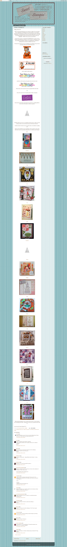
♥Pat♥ (43, 33)
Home (15, 25)
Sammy (27, 347)
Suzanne (27, 240)
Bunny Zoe (21, 429)
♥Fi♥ (43, 32)
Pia (27, 202)
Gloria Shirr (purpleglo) (20, 467)
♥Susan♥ (43, 38)
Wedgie (27, 277)
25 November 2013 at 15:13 (20, 520)
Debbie (27, 313)
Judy (27, 328)
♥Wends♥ (43, 40)
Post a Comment (18, 534)
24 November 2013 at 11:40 (20, 484)
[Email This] (31, 428)
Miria (17, 448)
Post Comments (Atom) (22, 540)
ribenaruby (18, 512)
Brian (27, 131)
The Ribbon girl (32, 429)
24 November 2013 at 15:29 (20, 491)
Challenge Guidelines (21, 25)
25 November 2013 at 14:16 (20, 514)
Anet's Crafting (18, 523)
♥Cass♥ (43, 28)
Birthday (18, 429)
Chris (27, 296)
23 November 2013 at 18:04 (20, 459)
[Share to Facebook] (33, 428)
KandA (17, 487)
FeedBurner (50, 63)
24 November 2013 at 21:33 (20, 497)
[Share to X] (32, 428)
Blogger (39, 544)
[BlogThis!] (31, 428)
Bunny (17, 506)
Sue (17, 440)
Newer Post (16, 538)
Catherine (27, 150)
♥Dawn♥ (43, 31)
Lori (27, 402)
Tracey (27, 259)
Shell (27, 221)
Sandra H (17, 462)
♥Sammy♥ (43, 34)
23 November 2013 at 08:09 (20, 437)
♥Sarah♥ (43, 35)
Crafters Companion (26, 429)
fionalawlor (18, 500)
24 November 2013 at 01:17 (20, 464)
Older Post (38, 538)
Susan (27, 364)
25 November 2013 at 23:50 (20, 526)
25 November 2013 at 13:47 (20, 509)
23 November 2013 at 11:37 (20, 445)
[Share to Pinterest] (34, 428)
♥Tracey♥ (43, 39)
